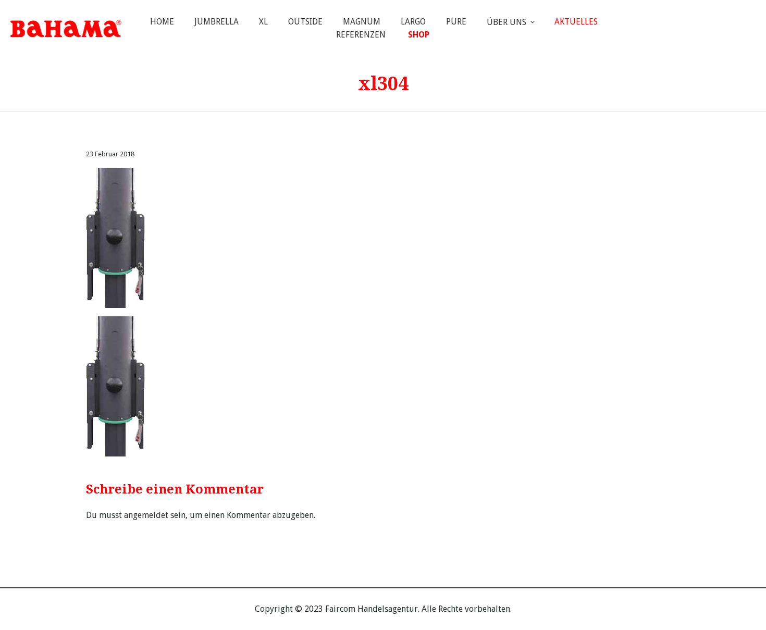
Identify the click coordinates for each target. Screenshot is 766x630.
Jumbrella (216, 22)
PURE (456, 22)
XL (263, 22)
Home (162, 22)
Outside (305, 22)
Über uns (506, 22)
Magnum (361, 22)
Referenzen (361, 35)
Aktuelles (576, 22)
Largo (413, 22)
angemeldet (146, 515)
